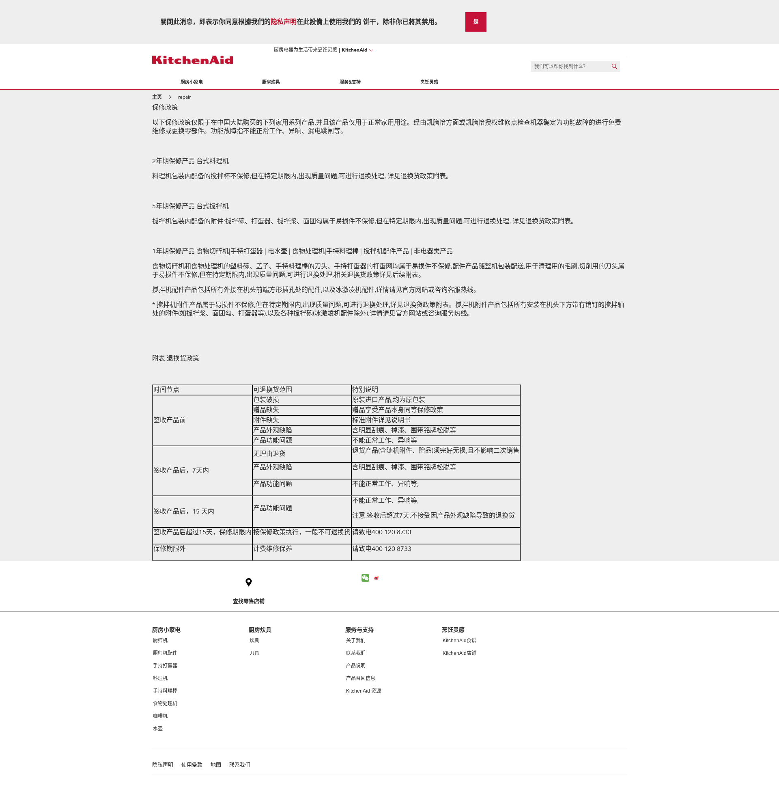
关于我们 (356, 640)
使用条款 (191, 765)
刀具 (254, 653)
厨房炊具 (271, 82)
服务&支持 (350, 82)
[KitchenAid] (192, 60)
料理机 (160, 678)
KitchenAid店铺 (459, 653)
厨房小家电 (192, 82)
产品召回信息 (360, 678)
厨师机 (160, 640)
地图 (216, 765)
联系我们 (356, 653)
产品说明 (356, 666)
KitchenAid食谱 (459, 640)
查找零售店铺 (249, 601)
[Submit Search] (614, 66)
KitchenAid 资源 (363, 691)
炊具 (254, 640)
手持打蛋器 (165, 666)
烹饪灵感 (429, 82)
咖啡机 (160, 716)
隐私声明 (284, 21)
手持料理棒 (165, 691)
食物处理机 (165, 703)
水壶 (158, 729)
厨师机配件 (165, 653)
